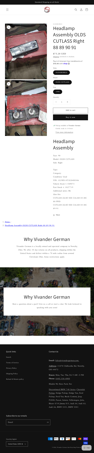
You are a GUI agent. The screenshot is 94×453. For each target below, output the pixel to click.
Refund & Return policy (15, 379)
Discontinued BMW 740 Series (62, 389)
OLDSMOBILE (61, 72)
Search (8, 357)
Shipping (56, 56)
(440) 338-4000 (63, 378)
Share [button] (58, 214)
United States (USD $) (15, 444)
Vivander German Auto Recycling (66, 447)
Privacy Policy (11, 368)
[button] (7, 9)
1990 (58, 91)
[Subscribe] (47, 422)
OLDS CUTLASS (62, 82)
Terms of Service (12, 362)
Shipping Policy (12, 373)
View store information (64, 132)
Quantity (56, 97)
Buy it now (70, 117)
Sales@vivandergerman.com (67, 360)
